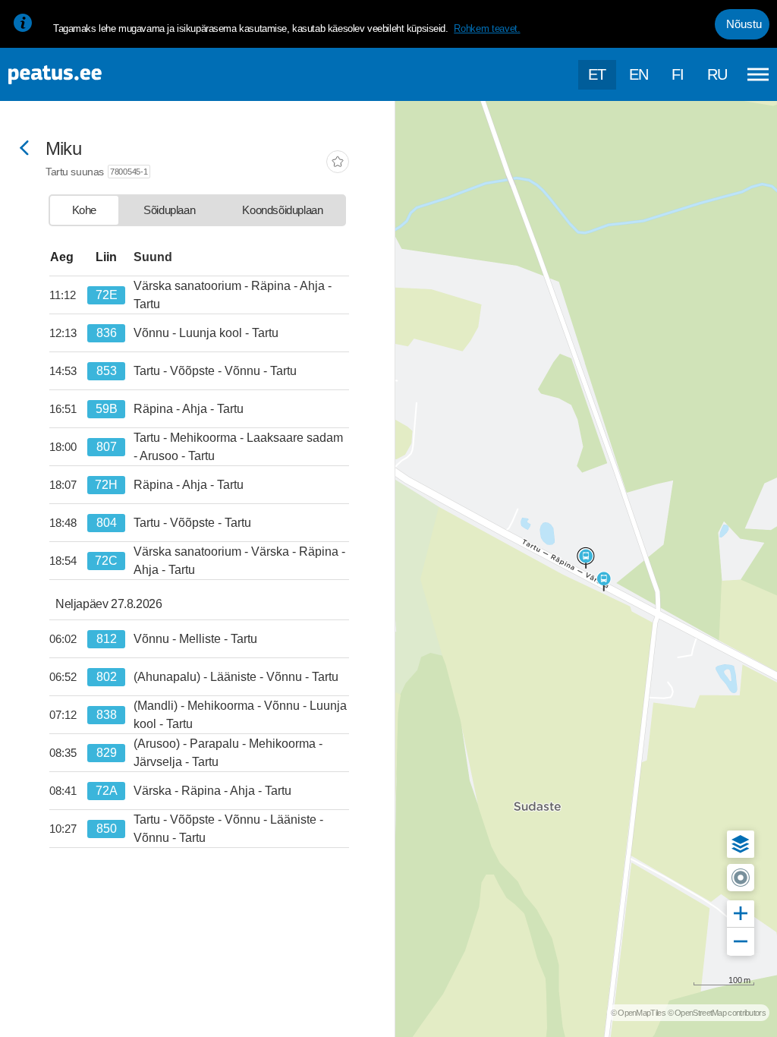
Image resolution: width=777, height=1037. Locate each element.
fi (678, 74)
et (597, 74)
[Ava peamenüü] (758, 74)
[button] (740, 844)
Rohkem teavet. (487, 28)
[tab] (84, 210)
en (639, 74)
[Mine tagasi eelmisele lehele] (24, 149)
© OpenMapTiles (638, 1012)
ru (717, 74)
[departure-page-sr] (68, 295)
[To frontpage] (87, 74)
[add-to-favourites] (337, 163)
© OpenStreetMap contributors (717, 1012)
